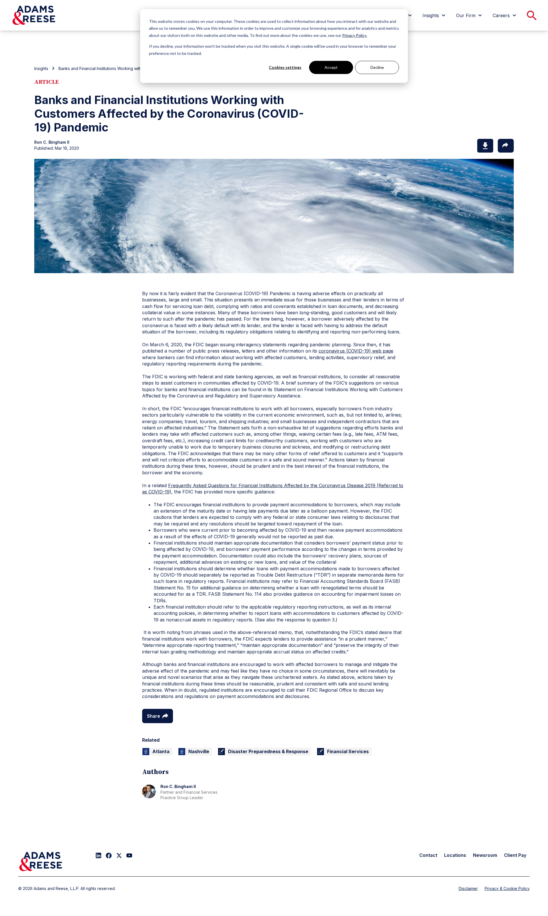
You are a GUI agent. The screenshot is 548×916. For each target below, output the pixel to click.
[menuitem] (434, 15)
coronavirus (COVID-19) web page (356, 351)
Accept (331, 67)
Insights (41, 68)
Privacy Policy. (354, 35)
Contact (428, 855)
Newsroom (485, 855)
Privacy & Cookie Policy (507, 888)
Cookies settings (285, 67)
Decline (377, 67)
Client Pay (515, 855)
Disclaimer (468, 888)
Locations (455, 855)
